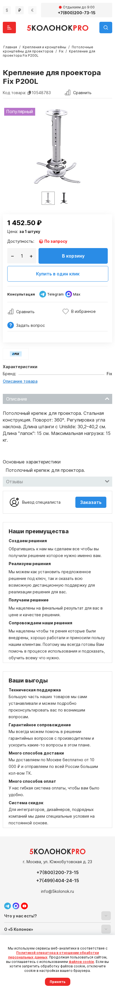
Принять (58, 982)
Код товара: (14, 92)
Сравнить (82, 92)
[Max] (16, 906)
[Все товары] (16, 354)
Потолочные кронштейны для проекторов (48, 49)
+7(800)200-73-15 (58, 872)
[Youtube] (24, 906)
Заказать (91, 502)
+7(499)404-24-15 (57, 880)
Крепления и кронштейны (44, 47)
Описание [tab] (16, 399)
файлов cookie (81, 962)
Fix (61, 51)
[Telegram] (7, 906)
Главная (10, 47)
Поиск (105, 27)
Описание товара (20, 381)
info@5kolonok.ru (57, 891)
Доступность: (20, 241)
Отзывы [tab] (14, 481)
